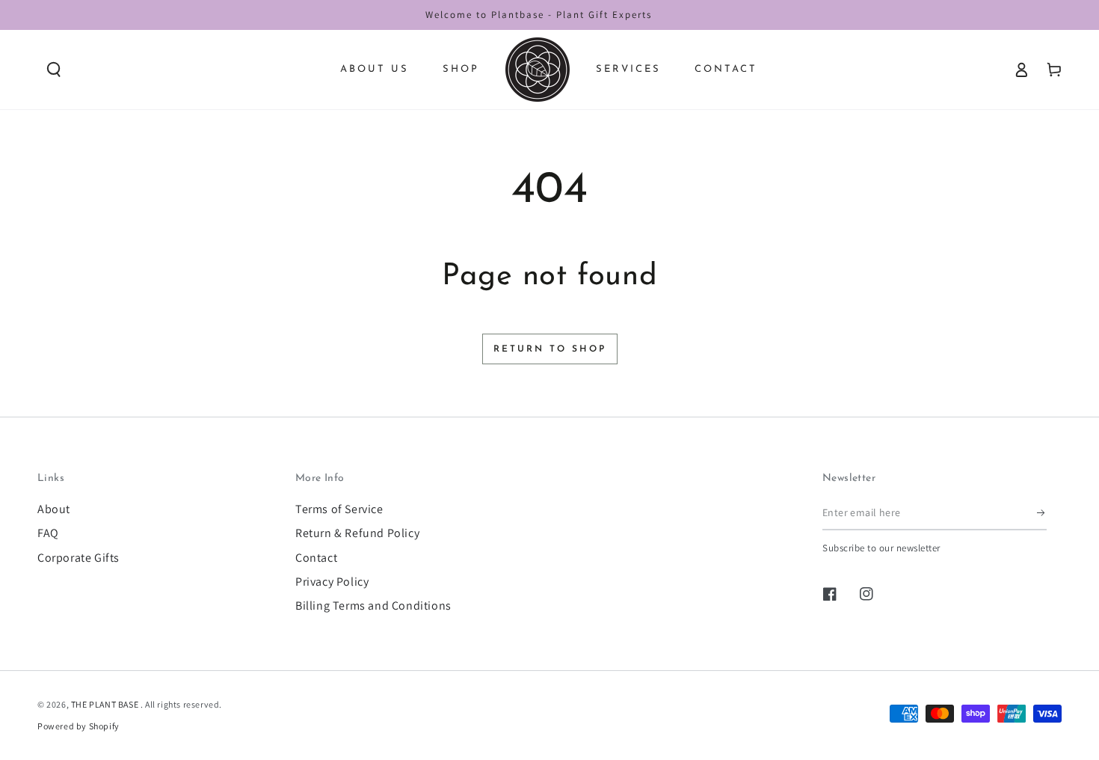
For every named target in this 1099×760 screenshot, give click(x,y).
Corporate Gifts (78, 558)
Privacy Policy (332, 581)
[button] (53, 69)
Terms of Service (339, 509)
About (53, 509)
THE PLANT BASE (106, 704)
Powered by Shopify (78, 726)
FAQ (48, 533)
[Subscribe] (1042, 513)
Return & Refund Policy (357, 533)
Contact (316, 558)
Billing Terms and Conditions (373, 605)
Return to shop (549, 349)
